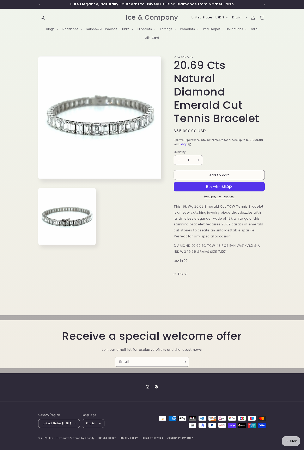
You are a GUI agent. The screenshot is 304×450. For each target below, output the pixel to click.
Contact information (180, 437)
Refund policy (107, 437)
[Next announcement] (264, 4)
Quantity (180, 152)
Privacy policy (129, 437)
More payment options (219, 196)
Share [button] (182, 274)
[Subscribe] (184, 362)
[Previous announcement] (39, 4)
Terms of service (152, 437)
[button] (42, 17)
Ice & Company (59, 438)
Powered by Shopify (82, 438)
